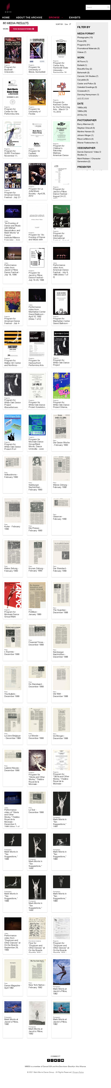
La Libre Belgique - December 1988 (12, 736)
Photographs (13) (85, 37)
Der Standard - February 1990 (60, 569)
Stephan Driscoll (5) (86, 128)
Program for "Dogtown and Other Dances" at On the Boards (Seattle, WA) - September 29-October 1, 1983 (61, 950)
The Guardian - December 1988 (60, 611)
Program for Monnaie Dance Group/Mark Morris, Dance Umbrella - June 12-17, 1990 (36, 445)
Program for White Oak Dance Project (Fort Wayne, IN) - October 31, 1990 (12, 449)
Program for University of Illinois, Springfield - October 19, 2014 (37, 72)
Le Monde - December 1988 (36, 736)
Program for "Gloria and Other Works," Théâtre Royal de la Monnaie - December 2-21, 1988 (37, 781)
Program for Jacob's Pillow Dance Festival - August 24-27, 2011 (60, 194)
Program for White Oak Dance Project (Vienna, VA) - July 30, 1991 (61, 407)
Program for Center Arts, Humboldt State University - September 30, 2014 (60, 69)
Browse (54, 17)
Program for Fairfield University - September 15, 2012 (35, 156)
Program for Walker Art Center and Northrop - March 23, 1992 (12, 364)
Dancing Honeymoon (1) (88, 94)
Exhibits (74, 17)
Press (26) (81, 41)
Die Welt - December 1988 (60, 695)
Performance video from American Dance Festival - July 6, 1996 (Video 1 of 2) (61, 271)
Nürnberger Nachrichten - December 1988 (60, 654)
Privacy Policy (78, 1072)
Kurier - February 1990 (12, 527)
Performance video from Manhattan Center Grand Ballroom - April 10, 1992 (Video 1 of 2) (37, 313)
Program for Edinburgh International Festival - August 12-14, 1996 (61, 238)
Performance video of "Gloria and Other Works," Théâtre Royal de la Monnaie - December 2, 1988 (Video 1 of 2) (12, 819)
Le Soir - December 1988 (36, 811)
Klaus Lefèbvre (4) (85, 139)
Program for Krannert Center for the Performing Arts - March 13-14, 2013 (61, 107)
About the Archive (29, 17)
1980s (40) (82, 107)
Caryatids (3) (82, 80)
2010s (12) (82, 115)
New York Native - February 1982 (37, 986)
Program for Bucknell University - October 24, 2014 (12, 71)
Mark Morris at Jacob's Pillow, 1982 (60, 991)
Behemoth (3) (83, 72)
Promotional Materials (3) (88, 48)
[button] (108, 7)
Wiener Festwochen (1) (87, 142)
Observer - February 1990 (59, 517)
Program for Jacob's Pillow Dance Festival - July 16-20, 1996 (36, 276)
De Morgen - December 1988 (60, 737)
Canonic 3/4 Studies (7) (87, 76)
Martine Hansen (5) (85, 131)
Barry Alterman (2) (85, 124)
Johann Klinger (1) (85, 135)
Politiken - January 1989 (35, 613)
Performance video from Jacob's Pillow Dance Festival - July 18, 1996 (12, 270)
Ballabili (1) (82, 65)
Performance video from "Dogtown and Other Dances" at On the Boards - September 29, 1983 (12, 942)
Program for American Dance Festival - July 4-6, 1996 (12, 322)
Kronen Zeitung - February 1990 (36, 569)
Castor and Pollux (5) (86, 83)
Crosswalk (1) (83, 91)
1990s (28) (82, 111)
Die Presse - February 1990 (35, 529)
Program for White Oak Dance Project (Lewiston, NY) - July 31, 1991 (37, 407)
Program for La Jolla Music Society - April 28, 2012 (37, 192)
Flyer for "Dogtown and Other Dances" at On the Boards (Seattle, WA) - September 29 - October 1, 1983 (37, 950)
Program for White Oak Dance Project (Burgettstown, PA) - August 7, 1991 (12, 406)
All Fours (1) (82, 61)
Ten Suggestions (22, 29)
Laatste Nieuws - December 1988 (12, 769)
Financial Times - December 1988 (37, 643)
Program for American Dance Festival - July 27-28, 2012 (12, 196)
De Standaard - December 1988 (36, 685)
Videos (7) (81, 52)
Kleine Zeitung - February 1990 (11, 569)
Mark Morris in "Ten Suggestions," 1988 (59, 823)
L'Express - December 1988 (11, 652)
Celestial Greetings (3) (87, 87)
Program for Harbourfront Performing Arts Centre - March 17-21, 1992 (36, 365)
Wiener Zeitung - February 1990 (61, 486)
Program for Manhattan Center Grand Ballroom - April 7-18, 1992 (61, 322)
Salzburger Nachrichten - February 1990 (35, 487)
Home (6, 17)
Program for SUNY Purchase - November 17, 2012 (12, 154)
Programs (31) (83, 45)
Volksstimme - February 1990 (11, 475)
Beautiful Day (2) (84, 69)
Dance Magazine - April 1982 (12, 986)
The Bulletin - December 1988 (11, 695)
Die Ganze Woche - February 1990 (61, 443)
